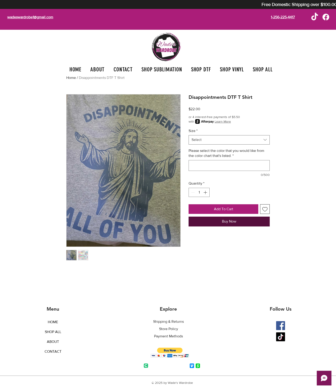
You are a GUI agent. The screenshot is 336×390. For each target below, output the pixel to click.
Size (193, 131)
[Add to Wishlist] (265, 209)
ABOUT (53, 342)
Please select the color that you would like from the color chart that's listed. (226, 153)
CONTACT (53, 351)
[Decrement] (192, 192)
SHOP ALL (53, 332)
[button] (162, 69)
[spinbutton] (199, 192)
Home (71, 78)
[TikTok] (314, 17)
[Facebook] (325, 17)
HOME (53, 322)
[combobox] (229, 139)
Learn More (223, 121)
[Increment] (206, 192)
